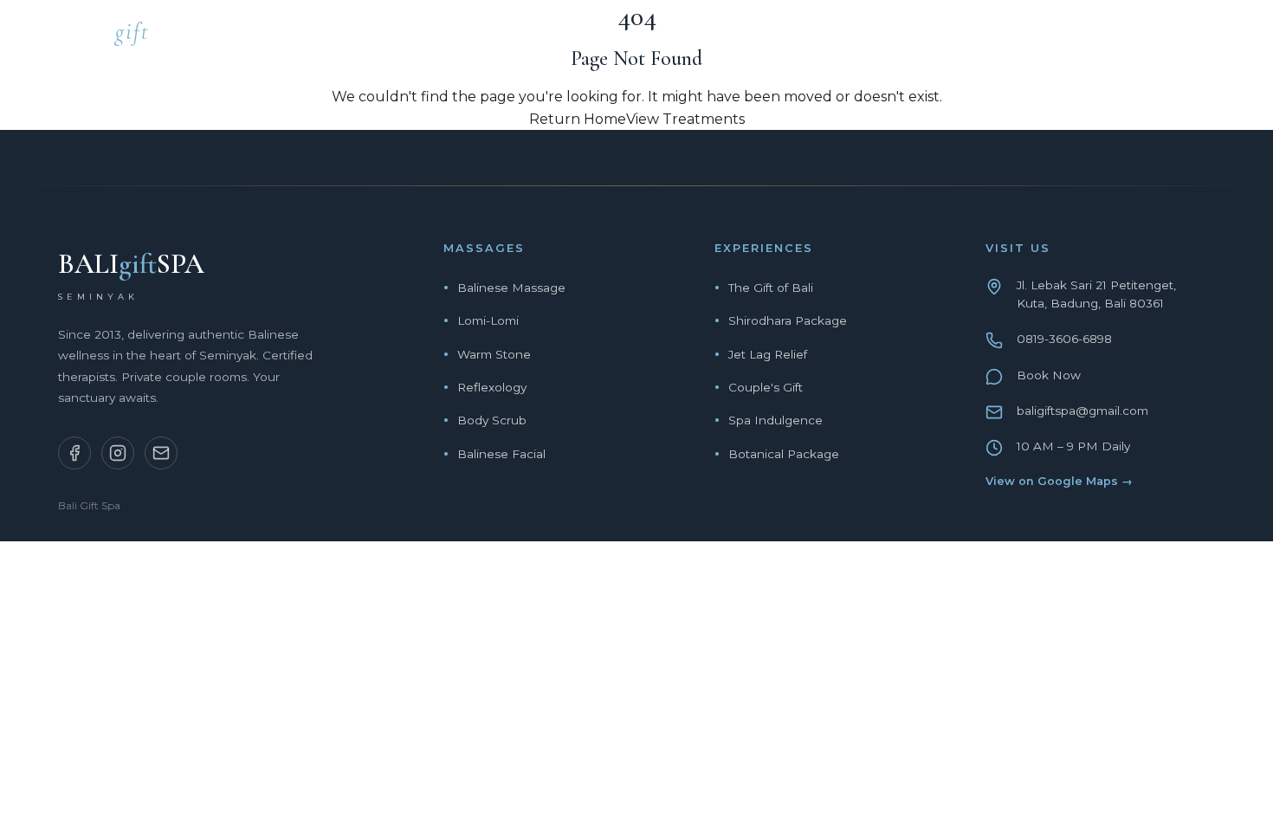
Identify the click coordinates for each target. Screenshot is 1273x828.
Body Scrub (492, 420)
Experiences (910, 36)
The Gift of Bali (770, 287)
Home (697, 36)
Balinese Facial (501, 454)
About (1016, 36)
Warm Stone (494, 354)
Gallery (1108, 36)
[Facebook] (74, 453)
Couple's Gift (765, 387)
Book (1194, 36)
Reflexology (492, 387)
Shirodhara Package (787, 320)
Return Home (577, 119)
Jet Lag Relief (767, 354)
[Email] (161, 453)
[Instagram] (117, 453)
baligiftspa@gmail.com (1082, 410)
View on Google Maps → (1059, 481)
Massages (789, 36)
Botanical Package (783, 454)
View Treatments (685, 119)
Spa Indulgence (775, 420)
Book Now (1049, 375)
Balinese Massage (511, 287)
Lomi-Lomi (488, 320)
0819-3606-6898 (1064, 339)
